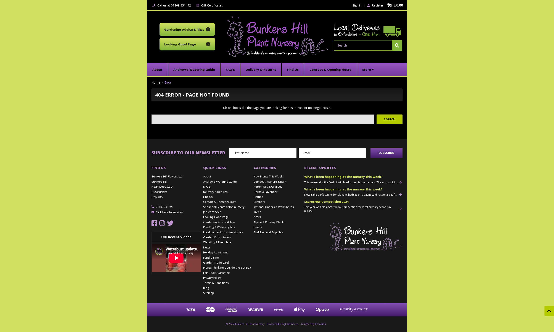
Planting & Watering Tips (219, 227)
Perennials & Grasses (268, 187)
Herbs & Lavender (265, 192)
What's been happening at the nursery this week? (343, 177)
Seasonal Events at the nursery (224, 207)
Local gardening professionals (223, 232)
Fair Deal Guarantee (216, 273)
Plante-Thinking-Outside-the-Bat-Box (227, 267)
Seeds (258, 227)
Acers (257, 217)
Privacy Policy (212, 278)
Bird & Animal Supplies (268, 232)
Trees (257, 212)
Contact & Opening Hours (219, 202)
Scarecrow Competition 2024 (326, 202)
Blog (206, 288)
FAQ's (207, 187)
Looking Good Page (216, 217)
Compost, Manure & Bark (270, 182)
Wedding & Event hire (217, 242)
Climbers (259, 202)
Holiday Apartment (215, 252)
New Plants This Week (268, 176)
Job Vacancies (212, 212)
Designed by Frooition (313, 324)
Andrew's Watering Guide (220, 182)
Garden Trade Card (216, 262)
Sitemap (208, 293)
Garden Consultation (217, 237)
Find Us (208, 197)
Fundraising (211, 257)
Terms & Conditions (216, 283)
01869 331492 (164, 207)
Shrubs (258, 197)
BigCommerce (290, 324)
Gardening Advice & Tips (219, 222)
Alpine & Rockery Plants (269, 222)
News (207, 247)
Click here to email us (170, 212)
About (207, 176)
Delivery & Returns (215, 192)
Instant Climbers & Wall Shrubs (274, 207)
